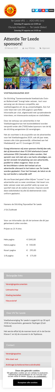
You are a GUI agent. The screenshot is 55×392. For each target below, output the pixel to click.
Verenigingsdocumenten (16, 284)
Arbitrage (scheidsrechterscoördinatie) (23, 365)
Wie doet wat (12, 359)
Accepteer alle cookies (27, 383)
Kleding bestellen (13, 295)
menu (51, 10)
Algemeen (46, 48)
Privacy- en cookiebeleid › (37, 376)
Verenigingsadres (13, 354)
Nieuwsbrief (11, 301)
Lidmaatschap (12, 290)
